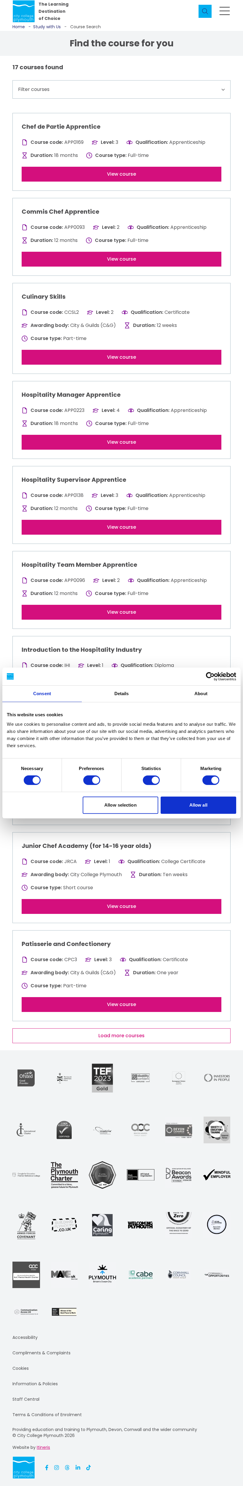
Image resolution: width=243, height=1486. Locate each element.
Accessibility (25, 1337)
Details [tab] (121, 693)
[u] (64, 1130)
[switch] (91, 780)
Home (18, 27)
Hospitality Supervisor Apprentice (74, 480)
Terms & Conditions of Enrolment (47, 1415)
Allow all (198, 804)
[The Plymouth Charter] (64, 1175)
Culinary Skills (43, 296)
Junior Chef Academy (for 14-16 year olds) (86, 846)
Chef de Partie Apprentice (61, 126)
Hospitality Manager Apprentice (71, 395)
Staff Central (25, 1399)
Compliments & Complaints (41, 1353)
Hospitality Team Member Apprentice (79, 565)
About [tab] (200, 693)
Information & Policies (35, 1384)
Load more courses (121, 1035)
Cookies (20, 1368)
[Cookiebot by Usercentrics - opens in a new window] (210, 676)
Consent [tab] (42, 693)
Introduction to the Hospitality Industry (82, 650)
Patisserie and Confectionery (66, 944)
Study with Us (44, 27)
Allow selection (120, 804)
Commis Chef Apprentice (60, 211)
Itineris (43, 1447)
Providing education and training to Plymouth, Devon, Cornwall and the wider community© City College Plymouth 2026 (104, 1432)
